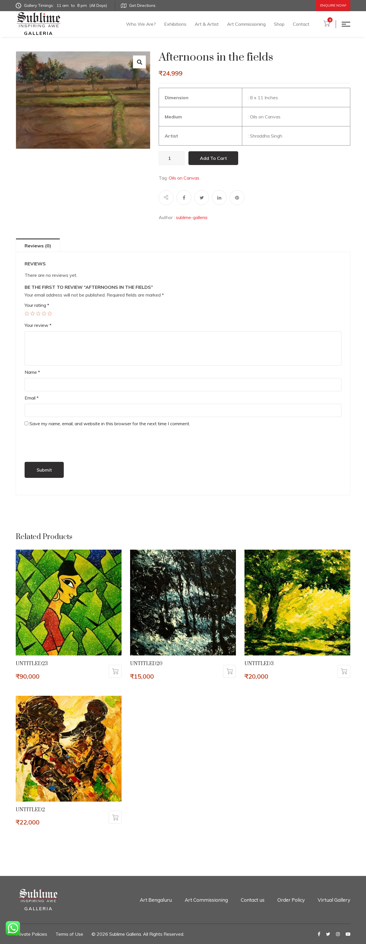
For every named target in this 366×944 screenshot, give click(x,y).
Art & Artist (207, 24)
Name (32, 372)
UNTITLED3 (259, 664)
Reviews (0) (38, 246)
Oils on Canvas (184, 178)
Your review (38, 325)
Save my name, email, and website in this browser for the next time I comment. (109, 423)
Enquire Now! (333, 5)
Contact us (252, 900)
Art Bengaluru (156, 900)
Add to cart (213, 158)
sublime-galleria (191, 217)
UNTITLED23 (32, 664)
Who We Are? (141, 24)
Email (32, 398)
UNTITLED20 (146, 664)
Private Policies (31, 934)
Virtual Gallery (334, 900)
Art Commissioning (246, 24)
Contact (301, 24)
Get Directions (142, 5)
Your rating (37, 305)
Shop (279, 24)
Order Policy (291, 900)
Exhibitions (175, 24)
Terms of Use (69, 934)
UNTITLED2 (30, 810)
